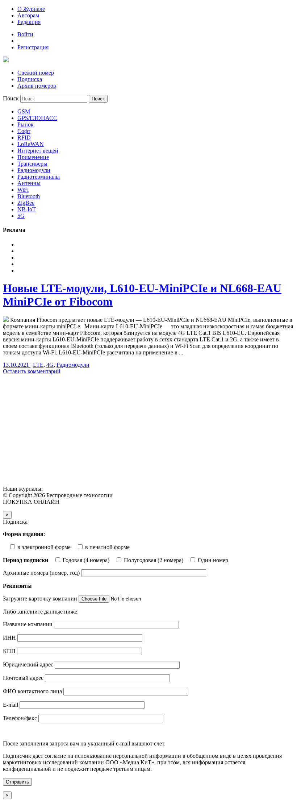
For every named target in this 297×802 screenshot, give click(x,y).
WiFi (23, 190)
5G (21, 216)
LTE (38, 365)
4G (50, 365)
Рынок (25, 124)
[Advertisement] (148, 431)
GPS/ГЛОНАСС (37, 118)
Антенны (29, 183)
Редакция (29, 22)
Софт (23, 131)
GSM (23, 111)
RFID (24, 137)
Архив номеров (36, 86)
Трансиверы (32, 164)
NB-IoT (26, 209)
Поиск (11, 98)
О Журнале (31, 9)
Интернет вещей (37, 150)
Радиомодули (33, 170)
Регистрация (33, 47)
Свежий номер (35, 73)
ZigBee (25, 203)
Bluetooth (28, 196)
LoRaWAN (30, 144)
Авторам (28, 15)
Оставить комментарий (31, 371)
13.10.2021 (16, 365)
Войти (25, 34)
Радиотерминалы (38, 177)
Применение (33, 157)
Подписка (29, 79)
